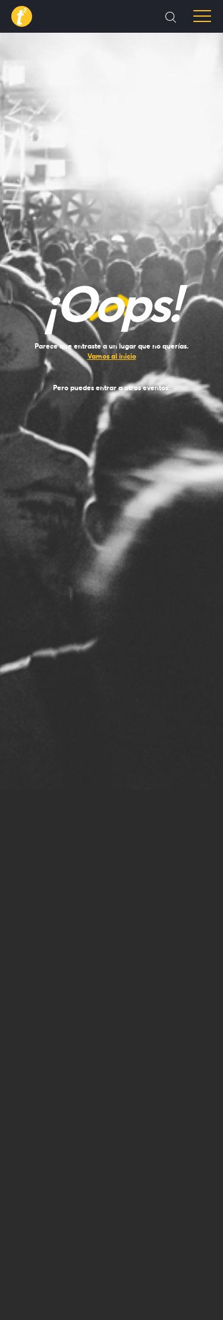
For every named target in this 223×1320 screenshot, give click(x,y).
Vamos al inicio (111, 356)
